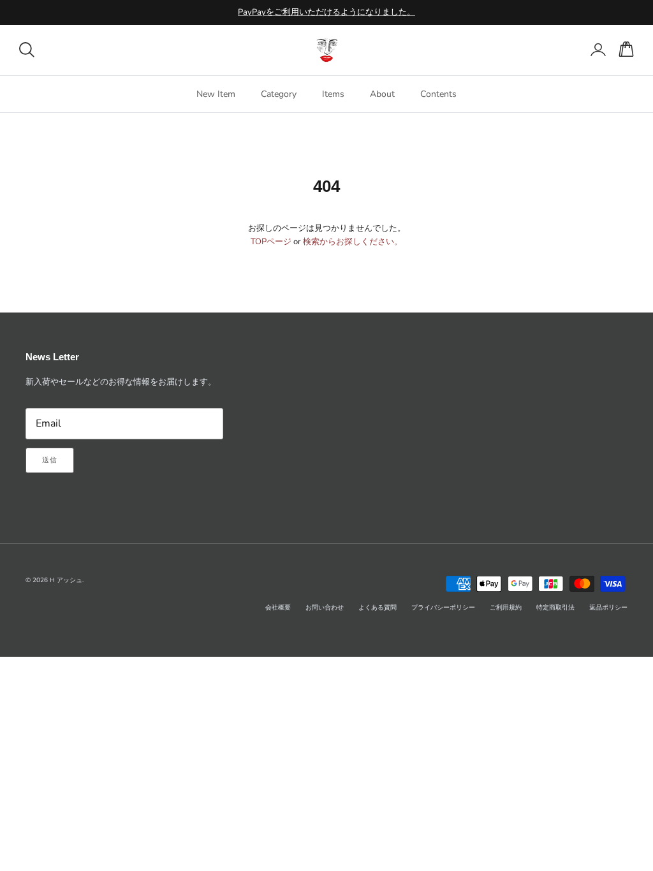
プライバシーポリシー (443, 607)
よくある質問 (377, 607)
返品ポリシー (608, 607)
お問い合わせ (324, 607)
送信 (49, 460)
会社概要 (278, 607)
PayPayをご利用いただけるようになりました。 (326, 12)
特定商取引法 (555, 607)
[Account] (595, 49)
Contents (438, 94)
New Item (215, 94)
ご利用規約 (506, 607)
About (382, 94)
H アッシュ (66, 580)
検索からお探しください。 (352, 241)
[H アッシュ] (327, 50)
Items (333, 94)
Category (279, 94)
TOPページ (271, 241)
